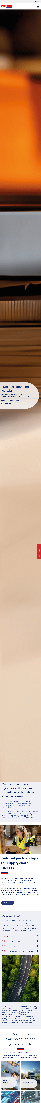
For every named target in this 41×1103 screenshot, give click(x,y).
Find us (37, 1)
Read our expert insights (10, 400)
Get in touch (6, 404)
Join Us (31, 1)
